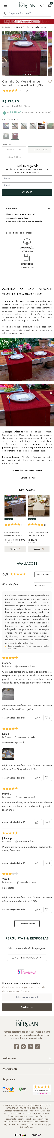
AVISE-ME (27, 192)
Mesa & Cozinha (22, 27)
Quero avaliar (43, 574)
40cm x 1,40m (14, 149)
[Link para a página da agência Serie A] (19, 1135)
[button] (23, 74)
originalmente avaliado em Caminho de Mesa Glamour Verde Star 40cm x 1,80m (27, 899)
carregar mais (27, 923)
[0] (49, 5)
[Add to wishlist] (50, 81)
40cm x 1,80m (39, 149)
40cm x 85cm (14, 157)
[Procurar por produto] (5, 13)
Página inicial (7, 27)
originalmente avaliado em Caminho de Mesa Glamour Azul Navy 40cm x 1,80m (27, 767)
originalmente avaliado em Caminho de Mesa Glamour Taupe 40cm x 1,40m (27, 707)
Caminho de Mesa (39, 27)
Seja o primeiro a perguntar (27, 957)
